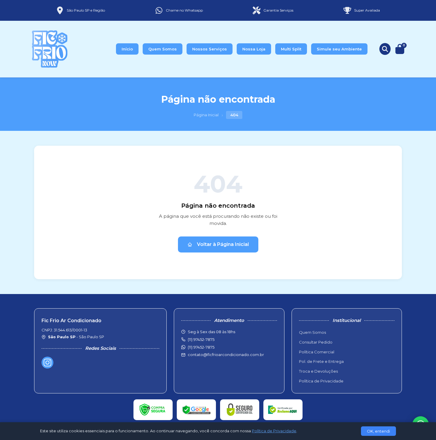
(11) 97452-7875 (201, 347)
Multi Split (291, 49)
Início (127, 49)
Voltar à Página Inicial (223, 244)
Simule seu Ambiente (339, 49)
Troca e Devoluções (318, 371)
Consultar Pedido (315, 342)
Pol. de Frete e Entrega (321, 361)
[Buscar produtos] (385, 49)
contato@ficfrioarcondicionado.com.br (226, 354)
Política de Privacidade (321, 381)
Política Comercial (316, 352)
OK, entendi (378, 431)
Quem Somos (162, 49)
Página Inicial (206, 114)
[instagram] (47, 362)
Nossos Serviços (209, 49)
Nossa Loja (253, 49)
